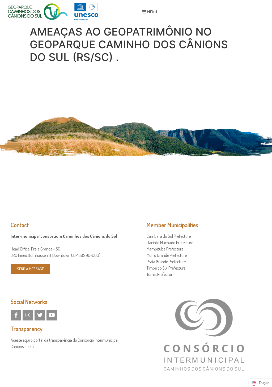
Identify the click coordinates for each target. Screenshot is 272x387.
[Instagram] (28, 315)
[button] (149, 12)
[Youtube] (51, 315)
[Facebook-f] (16, 315)
